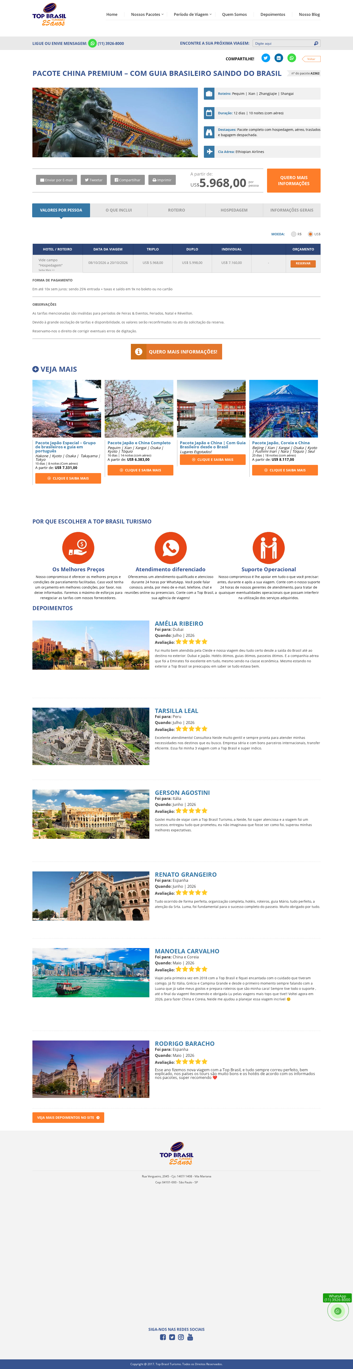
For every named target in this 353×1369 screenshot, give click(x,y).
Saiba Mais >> (47, 270)
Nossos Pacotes (145, 14)
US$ (317, 234)
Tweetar (96, 180)
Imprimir (164, 180)
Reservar (303, 263)
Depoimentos (273, 14)
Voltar (311, 59)
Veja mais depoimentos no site (65, 1117)
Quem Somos (234, 14)
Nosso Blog (309, 14)
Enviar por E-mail (59, 180)
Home (111, 14)
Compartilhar (129, 180)
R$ (300, 234)
